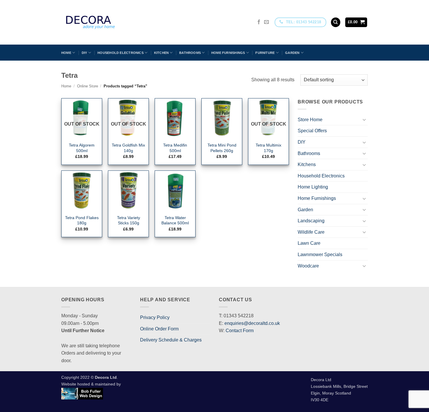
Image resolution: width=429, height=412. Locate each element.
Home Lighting (313, 186)
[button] (356, 22)
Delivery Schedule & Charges (171, 339)
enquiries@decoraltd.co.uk (252, 323)
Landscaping (311, 220)
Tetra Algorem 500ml (82, 148)
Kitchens (307, 164)
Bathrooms (190, 52)
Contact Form (240, 330)
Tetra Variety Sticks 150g (128, 220)
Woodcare (308, 265)
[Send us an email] (266, 22)
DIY (84, 52)
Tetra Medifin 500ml (175, 148)
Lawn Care (309, 243)
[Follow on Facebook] (259, 22)
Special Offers (312, 130)
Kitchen (161, 52)
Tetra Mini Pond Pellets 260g (221, 148)
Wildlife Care (311, 232)
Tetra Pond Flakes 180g (82, 220)
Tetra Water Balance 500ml (175, 220)
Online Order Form (159, 328)
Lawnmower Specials (320, 254)
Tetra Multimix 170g (268, 148)
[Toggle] (364, 119)
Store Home (310, 119)
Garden (292, 52)
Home (66, 52)
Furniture (265, 52)
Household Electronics (120, 52)
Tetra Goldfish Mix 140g (128, 148)
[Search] (335, 22)
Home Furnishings (228, 52)
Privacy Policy (155, 317)
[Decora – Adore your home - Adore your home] (106, 22)
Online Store (87, 86)
